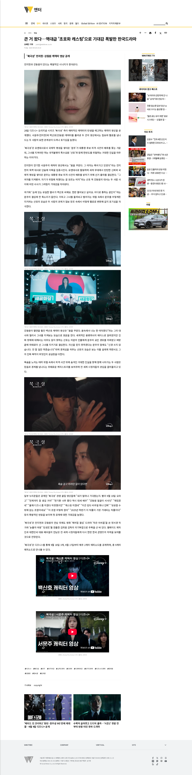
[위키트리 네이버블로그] (161, 761)
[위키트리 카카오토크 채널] (157, 761)
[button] (140, 33)
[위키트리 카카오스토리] (153, 761)
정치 (65, 23)
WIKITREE (28, 745)
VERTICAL (100, 745)
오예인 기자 (28, 44)
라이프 (45, 23)
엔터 (38, 23)
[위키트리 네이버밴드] (153, 764)
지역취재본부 (114, 23)
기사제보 (27, 685)
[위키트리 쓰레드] (166, 758)
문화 (71, 23)
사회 (60, 23)
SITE (134, 745)
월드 (77, 23)
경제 (33, 23)
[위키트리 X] (157, 758)
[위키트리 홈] (28, 12)
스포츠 (53, 23)
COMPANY (64, 745)
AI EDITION (102, 23)
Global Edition (88, 23)
